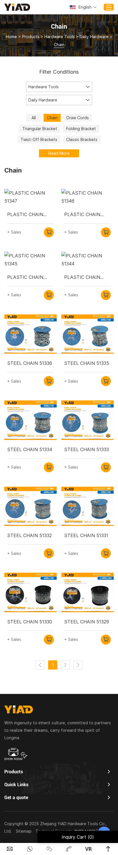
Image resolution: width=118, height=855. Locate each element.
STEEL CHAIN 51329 (86, 622)
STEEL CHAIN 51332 (29, 535)
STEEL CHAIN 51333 (86, 449)
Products (31, 36)
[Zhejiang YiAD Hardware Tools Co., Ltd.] (17, 7)
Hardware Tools (59, 36)
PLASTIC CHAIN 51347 (25, 215)
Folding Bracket (81, 128)
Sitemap (24, 831)
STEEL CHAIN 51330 (29, 622)
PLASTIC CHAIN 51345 (25, 277)
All (34, 117)
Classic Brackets (81, 139)
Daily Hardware (94, 36)
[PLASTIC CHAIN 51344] (87, 260)
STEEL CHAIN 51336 (29, 363)
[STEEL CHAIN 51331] (87, 506)
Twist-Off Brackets (39, 139)
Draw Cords (77, 117)
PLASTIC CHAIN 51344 (82, 277)
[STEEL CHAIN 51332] (30, 506)
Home (11, 36)
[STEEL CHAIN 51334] (30, 420)
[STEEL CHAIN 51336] (30, 334)
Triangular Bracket (39, 128)
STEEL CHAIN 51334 (29, 449)
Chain (52, 117)
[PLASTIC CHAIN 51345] (30, 260)
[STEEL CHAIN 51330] (30, 592)
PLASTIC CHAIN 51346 (82, 215)
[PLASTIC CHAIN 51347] (30, 197)
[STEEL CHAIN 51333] (87, 420)
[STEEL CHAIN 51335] (87, 334)
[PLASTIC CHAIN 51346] (87, 197)
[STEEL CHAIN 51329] (87, 592)
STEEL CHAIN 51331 (86, 535)
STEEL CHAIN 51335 (86, 363)
